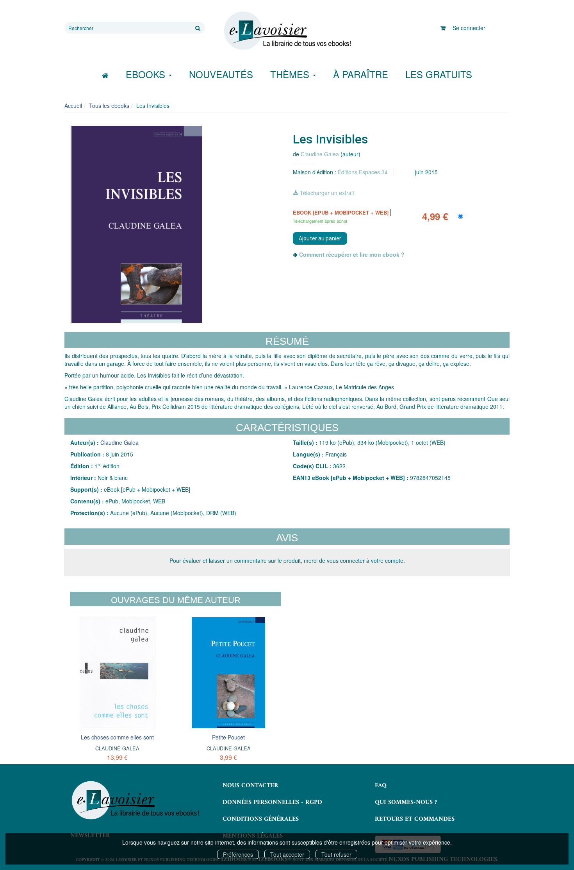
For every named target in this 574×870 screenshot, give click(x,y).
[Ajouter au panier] (320, 238)
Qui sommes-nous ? (406, 802)
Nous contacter (250, 785)
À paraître (360, 74)
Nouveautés (221, 74)
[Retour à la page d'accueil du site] (287, 31)
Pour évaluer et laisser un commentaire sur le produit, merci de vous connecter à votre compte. (287, 560)
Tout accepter (287, 854)
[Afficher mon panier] (443, 28)
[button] (136, 224)
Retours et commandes (415, 819)
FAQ (381, 785)
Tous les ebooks (109, 105)
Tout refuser (336, 854)
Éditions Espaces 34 (363, 172)
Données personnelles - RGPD (272, 802)
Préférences (238, 854)
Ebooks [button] (147, 74)
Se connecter (469, 28)
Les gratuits (438, 74)
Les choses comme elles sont (117, 737)
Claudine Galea (320, 154)
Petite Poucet (228, 737)
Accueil (73, 105)
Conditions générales (261, 819)
